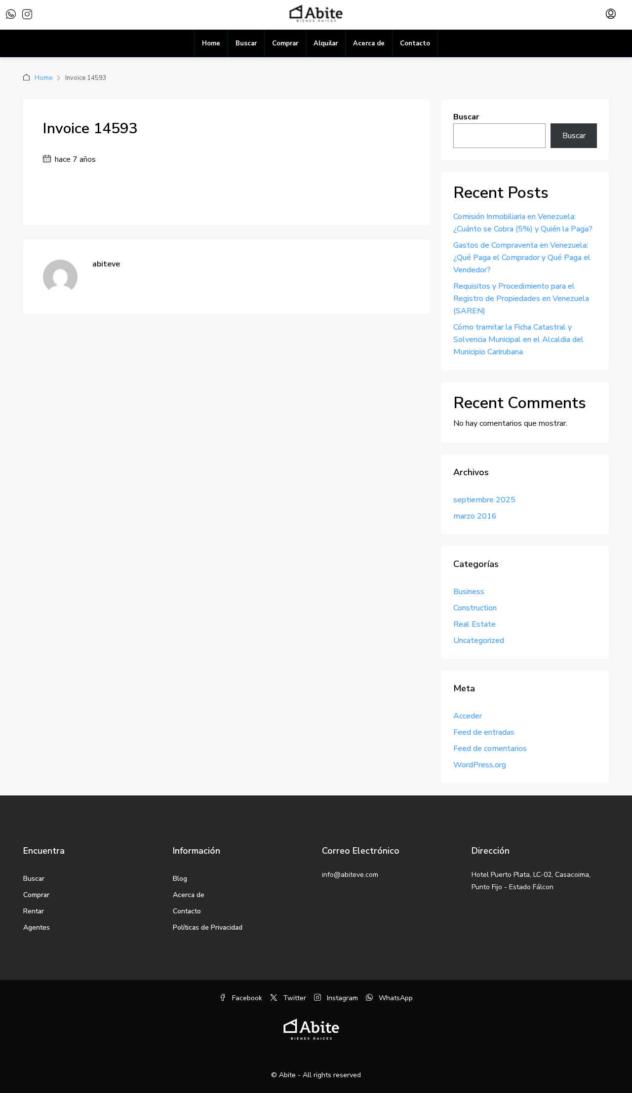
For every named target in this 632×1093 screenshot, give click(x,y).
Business (468, 591)
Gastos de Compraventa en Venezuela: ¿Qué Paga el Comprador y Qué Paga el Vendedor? (522, 257)
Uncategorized (478, 640)
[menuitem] (610, 14)
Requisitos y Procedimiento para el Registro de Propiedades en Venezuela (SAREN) (521, 298)
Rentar (33, 911)
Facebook (246, 998)
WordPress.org (479, 764)
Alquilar (326, 43)
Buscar (246, 43)
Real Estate (474, 624)
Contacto (415, 43)
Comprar (285, 43)
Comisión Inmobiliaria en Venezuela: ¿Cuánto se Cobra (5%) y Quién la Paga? (522, 222)
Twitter (293, 998)
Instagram (341, 998)
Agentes (36, 927)
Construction (475, 608)
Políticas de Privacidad (207, 927)
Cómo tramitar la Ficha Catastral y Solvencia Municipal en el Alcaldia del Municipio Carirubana (518, 339)
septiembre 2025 (484, 499)
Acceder (467, 716)
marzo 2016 (475, 516)
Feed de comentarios (490, 748)
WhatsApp (395, 998)
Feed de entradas (483, 732)
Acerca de (369, 43)
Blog (180, 878)
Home (211, 43)
